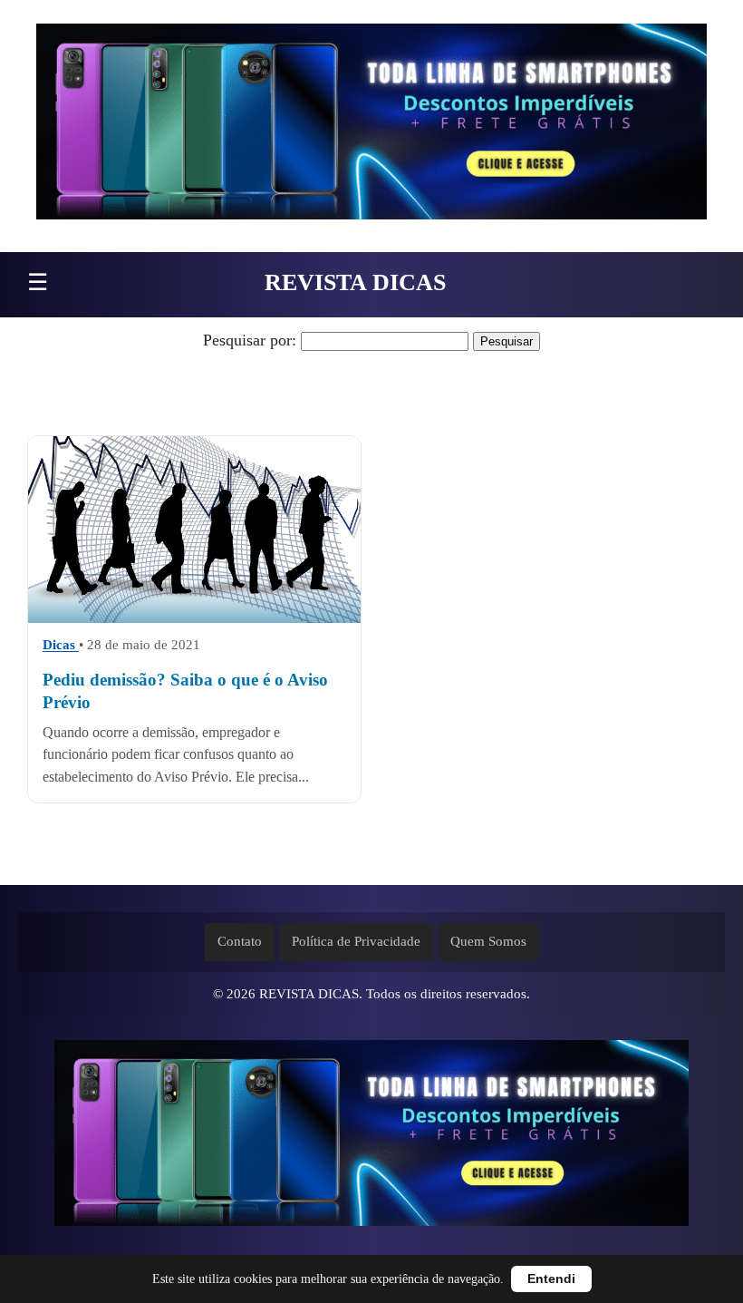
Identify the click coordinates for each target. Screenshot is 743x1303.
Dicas (61, 645)
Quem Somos (488, 941)
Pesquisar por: (249, 340)
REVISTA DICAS (355, 282)
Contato (239, 941)
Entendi (551, 1279)
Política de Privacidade (356, 941)
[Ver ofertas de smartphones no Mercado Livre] (371, 126)
